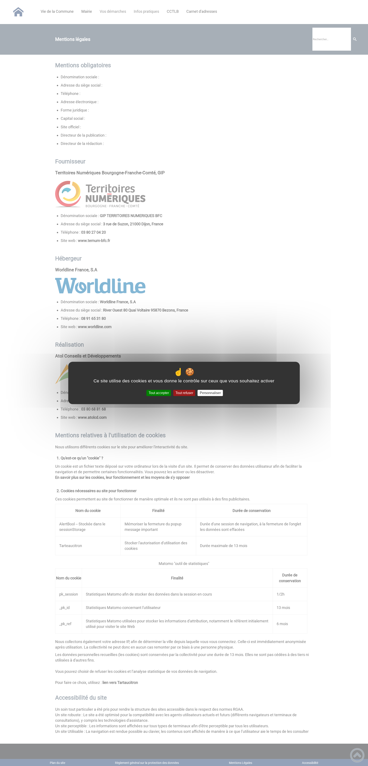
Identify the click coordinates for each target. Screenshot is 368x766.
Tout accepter (159, 393)
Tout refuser (184, 393)
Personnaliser (210, 393)
